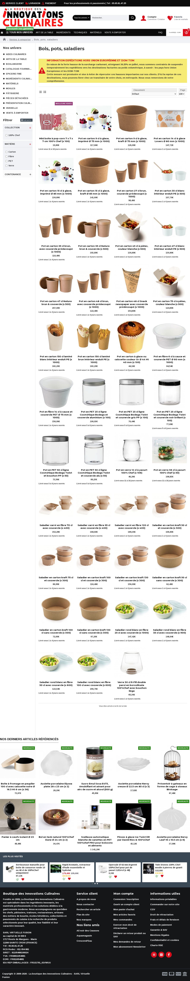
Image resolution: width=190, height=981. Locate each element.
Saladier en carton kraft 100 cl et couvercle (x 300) (94, 579)
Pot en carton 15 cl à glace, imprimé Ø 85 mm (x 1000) (56, 192)
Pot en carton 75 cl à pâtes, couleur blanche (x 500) (169, 303)
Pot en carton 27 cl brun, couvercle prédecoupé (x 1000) (132, 193)
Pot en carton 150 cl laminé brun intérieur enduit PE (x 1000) (94, 359)
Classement (139, 90)
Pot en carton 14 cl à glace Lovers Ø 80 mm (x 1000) (169, 140)
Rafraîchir (27, 120)
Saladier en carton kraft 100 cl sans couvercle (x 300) (56, 631)
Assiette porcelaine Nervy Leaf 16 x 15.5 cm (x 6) (172, 838)
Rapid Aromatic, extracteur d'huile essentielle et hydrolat (76, 867)
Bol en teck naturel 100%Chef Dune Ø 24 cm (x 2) (56, 838)
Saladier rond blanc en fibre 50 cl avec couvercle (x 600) (56, 684)
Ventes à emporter (20, 39)
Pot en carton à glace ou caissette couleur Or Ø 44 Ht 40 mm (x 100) (132, 359)
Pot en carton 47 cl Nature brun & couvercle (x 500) (56, 303)
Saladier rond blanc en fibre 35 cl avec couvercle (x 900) (169, 631)
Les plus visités (13, 856)
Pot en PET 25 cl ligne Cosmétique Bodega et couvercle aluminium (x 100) (93, 414)
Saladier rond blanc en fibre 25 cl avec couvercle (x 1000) (132, 631)
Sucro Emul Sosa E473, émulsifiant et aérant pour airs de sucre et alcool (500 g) (95, 786)
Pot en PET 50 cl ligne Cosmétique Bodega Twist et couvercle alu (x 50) (94, 473)
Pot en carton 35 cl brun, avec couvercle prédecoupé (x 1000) (56, 249)
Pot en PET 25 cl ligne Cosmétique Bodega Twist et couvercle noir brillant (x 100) (169, 416)
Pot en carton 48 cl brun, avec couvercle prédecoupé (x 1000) (94, 304)
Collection (12, 127)
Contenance (13, 174)
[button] (92, 883)
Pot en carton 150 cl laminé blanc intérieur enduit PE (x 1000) (56, 359)
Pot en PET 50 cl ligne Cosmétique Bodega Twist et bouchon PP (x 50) (56, 473)
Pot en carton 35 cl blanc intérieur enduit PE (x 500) (169, 192)
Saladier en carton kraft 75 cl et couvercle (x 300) (56, 579)
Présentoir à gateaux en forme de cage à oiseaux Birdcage (172, 786)
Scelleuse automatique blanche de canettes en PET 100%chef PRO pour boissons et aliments (95, 841)
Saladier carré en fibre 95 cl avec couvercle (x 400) (94, 527)
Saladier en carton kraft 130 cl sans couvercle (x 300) (93, 631)
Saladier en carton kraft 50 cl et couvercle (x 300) (169, 527)
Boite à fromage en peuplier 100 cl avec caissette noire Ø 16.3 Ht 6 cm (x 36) (18, 786)
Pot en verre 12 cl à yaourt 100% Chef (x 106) (131, 471)
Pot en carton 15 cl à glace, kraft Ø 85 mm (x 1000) (94, 192)
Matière (10, 144)
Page (182, 90)
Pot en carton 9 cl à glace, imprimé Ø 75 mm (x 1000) (94, 140)
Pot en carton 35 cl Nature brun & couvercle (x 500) (94, 247)
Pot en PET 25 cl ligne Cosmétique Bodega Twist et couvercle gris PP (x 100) (132, 414)
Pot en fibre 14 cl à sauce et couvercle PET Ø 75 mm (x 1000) (56, 414)
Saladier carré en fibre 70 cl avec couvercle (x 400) (56, 527)
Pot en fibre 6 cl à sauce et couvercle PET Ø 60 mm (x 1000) (169, 359)
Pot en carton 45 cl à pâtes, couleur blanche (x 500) (131, 247)
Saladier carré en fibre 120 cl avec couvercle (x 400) (132, 527)
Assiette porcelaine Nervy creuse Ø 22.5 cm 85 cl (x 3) (134, 785)
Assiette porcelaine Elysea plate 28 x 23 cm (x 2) (56, 785)
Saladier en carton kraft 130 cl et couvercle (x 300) (131, 579)
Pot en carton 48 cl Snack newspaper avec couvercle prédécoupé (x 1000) (132, 304)
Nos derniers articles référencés (29, 739)
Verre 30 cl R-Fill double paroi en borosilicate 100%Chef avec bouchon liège (132, 686)
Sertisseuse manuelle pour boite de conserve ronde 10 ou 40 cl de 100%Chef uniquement (30, 869)
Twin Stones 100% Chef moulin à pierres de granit (168, 866)
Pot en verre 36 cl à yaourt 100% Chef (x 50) (169, 471)
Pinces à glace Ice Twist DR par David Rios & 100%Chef (133, 838)
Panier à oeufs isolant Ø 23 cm (18, 838)
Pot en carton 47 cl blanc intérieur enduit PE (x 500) (169, 247)
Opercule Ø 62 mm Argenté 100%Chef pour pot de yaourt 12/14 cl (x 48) (123, 867)
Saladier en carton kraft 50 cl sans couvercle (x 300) (169, 579)
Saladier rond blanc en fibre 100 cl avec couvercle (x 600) (94, 684)
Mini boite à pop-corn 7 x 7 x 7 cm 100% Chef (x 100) (56, 140)
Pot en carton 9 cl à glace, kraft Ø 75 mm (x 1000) (131, 140)
